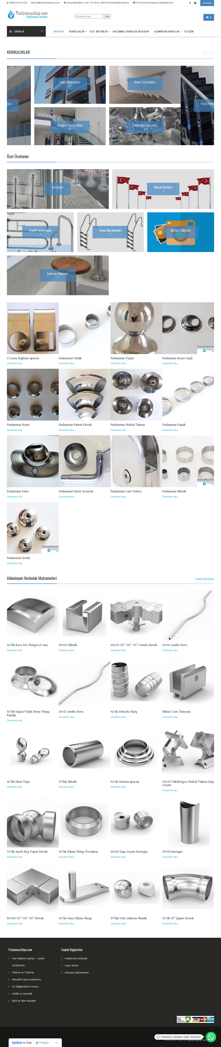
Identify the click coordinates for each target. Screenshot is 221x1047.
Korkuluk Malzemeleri (77, 972)
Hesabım (207, 2)
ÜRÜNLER (19, 31)
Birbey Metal (194, 1039)
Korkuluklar (77, 31)
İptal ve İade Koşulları (24, 1000)
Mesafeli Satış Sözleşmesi (26, 979)
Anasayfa (59, 31)
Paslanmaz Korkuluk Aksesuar (131, 31)
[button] (211, 1037)
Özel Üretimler (99, 31)
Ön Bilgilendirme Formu (25, 986)
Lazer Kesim (72, 965)
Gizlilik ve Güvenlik (22, 993)
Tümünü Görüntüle (204, 579)
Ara (107, 16)
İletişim (189, 31)
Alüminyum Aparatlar (166, 31)
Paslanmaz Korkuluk (76, 958)
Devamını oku (14, 363)
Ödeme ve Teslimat (23, 972)
